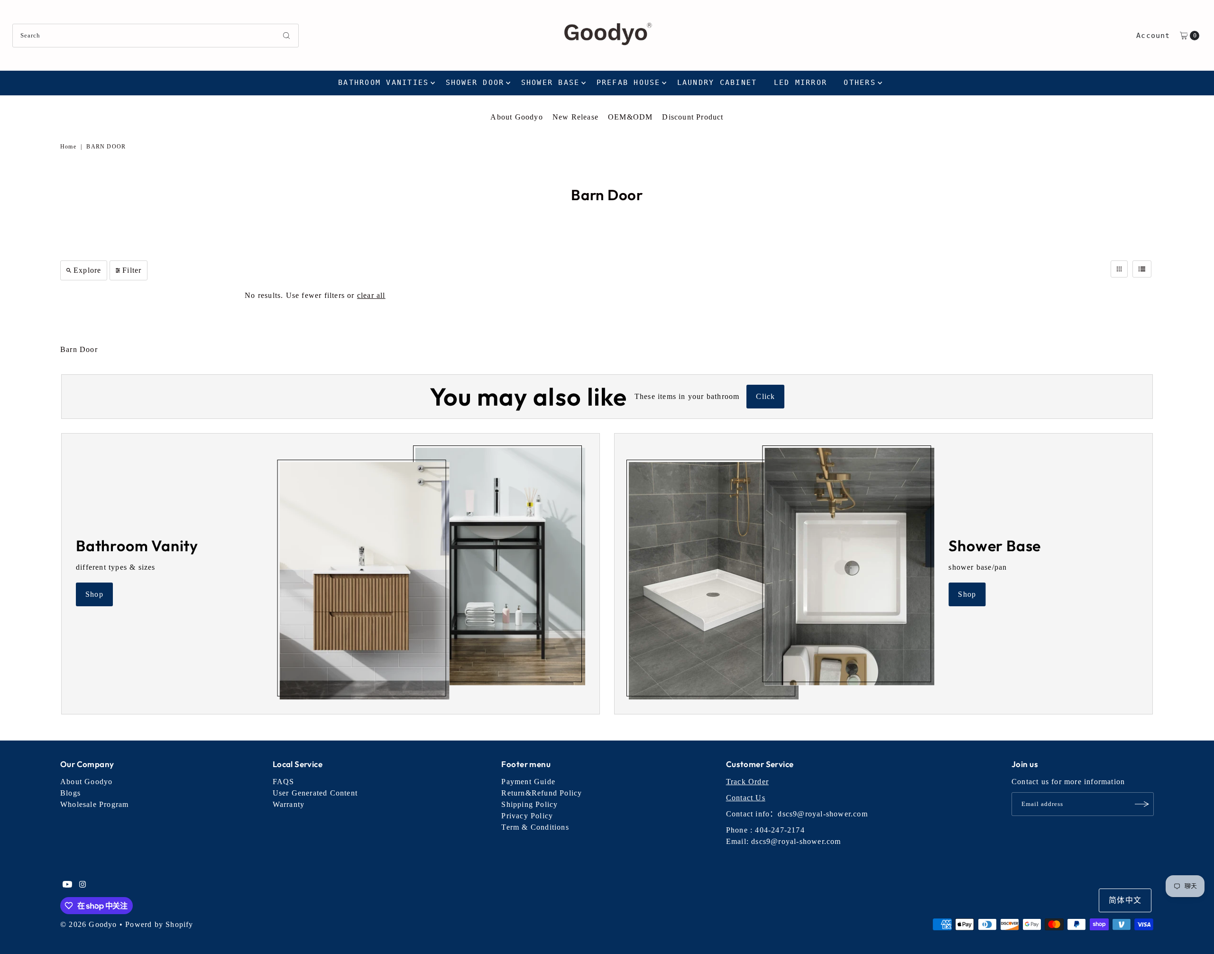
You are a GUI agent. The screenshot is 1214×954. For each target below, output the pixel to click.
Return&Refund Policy (541, 793)
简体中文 (1125, 900)
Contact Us (745, 798)
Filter (131, 270)
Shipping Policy (529, 804)
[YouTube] (67, 885)
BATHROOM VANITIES (383, 82)
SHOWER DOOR (475, 82)
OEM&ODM (630, 117)
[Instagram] (82, 885)
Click (765, 396)
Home (68, 146)
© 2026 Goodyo (88, 924)
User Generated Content (315, 793)
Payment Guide (528, 782)
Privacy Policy (527, 816)
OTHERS (860, 82)
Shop (94, 594)
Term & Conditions (535, 827)
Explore (87, 270)
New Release (575, 117)
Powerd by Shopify (159, 924)
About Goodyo (516, 117)
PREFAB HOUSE (629, 82)
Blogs (70, 793)
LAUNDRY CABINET (717, 82)
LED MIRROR (801, 82)
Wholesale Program (94, 804)
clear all (371, 295)
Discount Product (692, 117)
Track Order (747, 782)
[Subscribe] (1142, 804)
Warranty (289, 804)
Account (1153, 35)
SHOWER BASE (550, 82)
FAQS (283, 782)
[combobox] (155, 35)
